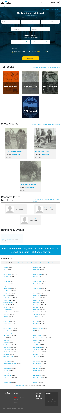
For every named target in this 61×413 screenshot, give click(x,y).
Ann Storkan (36, 356)
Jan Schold (36, 342)
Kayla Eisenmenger (8, 312)
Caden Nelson (36, 309)
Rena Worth (36, 382)
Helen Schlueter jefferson (39, 337)
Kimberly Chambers (8, 297)
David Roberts (36, 326)
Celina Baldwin (7, 272)
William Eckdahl (7, 309)
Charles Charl (6, 300)
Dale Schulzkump (37, 347)
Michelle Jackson (7, 359)
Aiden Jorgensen (7, 375)
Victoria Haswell (7, 344)
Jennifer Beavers (7, 274)
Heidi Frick (6, 326)
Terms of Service (42, 51)
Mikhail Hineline (7, 352)
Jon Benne (6, 276)
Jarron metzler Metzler (38, 290)
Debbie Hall (6, 342)
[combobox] (40, 29)
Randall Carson (7, 290)
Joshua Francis (7, 323)
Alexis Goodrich (48, 208)
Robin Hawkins (7, 347)
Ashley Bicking (6, 279)
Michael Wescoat (37, 377)
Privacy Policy (16, 52)
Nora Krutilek (36, 267)
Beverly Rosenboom (38, 328)
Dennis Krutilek (7, 382)
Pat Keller (5, 380)
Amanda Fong (6, 321)
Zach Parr (35, 316)
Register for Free (20, 385)
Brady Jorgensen (19, 208)
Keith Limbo (36, 269)
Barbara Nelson (37, 305)
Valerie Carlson (7, 288)
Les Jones (5, 370)
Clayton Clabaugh (7, 302)
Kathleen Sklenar (37, 352)
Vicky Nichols (36, 314)
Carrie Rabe (36, 321)
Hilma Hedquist (7, 349)
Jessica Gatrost (7, 330)
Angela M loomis (37, 279)
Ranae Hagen (6, 340)
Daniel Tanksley (37, 366)
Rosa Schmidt (36, 340)
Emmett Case (6, 293)
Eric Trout (35, 373)
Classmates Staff (16, 154)
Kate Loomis (36, 276)
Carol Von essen (37, 375)
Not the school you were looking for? (50, 9)
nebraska (7, 6)
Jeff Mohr (35, 293)
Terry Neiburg (36, 297)
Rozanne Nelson (37, 300)
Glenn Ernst (6, 314)
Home (2, 6)
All (13, 262)
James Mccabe (37, 288)
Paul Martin (36, 283)
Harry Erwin (6, 316)
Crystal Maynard (37, 286)
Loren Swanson (37, 363)
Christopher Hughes (8, 356)
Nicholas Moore (37, 295)
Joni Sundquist (33, 219)
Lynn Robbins (36, 323)
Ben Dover (5, 307)
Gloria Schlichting (37, 335)
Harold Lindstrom (37, 274)
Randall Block (6, 281)
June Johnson (6, 366)
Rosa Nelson (36, 302)
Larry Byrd (5, 286)
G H (4, 337)
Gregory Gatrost (7, 328)
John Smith (36, 354)
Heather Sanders (37, 333)
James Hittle (6, 354)
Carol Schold (36, 344)
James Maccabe (37, 281)
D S (34, 330)
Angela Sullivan (36, 359)
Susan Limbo (36, 272)
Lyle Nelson (36, 307)
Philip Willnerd (36, 380)
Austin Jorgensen (7, 373)
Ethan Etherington (7, 319)
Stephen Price (36, 319)
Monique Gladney (7, 333)
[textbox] (40, 29)
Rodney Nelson (37, 312)
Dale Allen (5, 267)
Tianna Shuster (37, 349)
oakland (12, 6)
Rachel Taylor (36, 368)
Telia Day (5, 305)
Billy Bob (5, 283)
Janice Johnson (7, 368)
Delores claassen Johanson (9, 363)
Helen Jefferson (7, 361)
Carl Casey (6, 295)
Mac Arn (5, 269)
